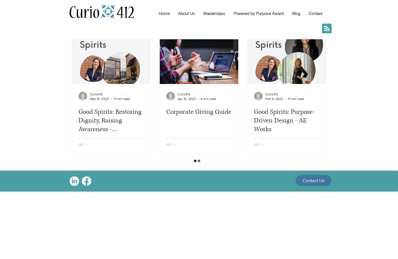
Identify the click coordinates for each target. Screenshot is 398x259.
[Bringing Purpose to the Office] (199, 185)
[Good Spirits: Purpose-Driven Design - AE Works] (286, 61)
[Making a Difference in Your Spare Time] (286, 185)
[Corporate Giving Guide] (199, 61)
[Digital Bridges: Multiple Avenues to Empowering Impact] (111, 185)
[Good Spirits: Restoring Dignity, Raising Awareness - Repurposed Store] (111, 61)
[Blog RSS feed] (327, 29)
